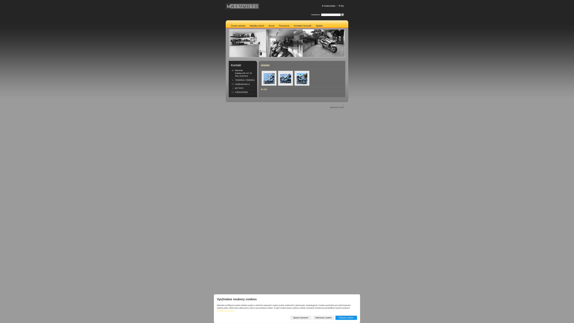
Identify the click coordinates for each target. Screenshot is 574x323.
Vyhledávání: (315, 15)
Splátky (319, 26)
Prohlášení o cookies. (225, 311)
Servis (271, 26)
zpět (265, 89)
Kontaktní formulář (302, 26)
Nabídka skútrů (257, 26)
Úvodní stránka (238, 26)
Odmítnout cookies (323, 318)
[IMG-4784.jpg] (285, 83)
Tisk (342, 6)
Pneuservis (284, 26)
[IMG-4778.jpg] (269, 84)
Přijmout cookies (346, 318)
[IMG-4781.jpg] (302, 84)
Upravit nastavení (300, 318)
